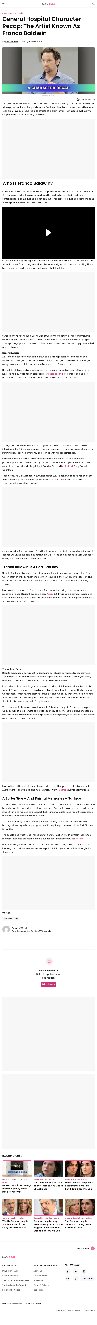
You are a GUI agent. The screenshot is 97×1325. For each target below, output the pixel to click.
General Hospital (11, 919)
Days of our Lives (10, 1271)
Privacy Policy (60, 1310)
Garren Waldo (11, 41)
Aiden (50, 593)
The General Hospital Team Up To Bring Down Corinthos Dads (78, 1224)
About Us (37, 1271)
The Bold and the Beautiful (15, 1285)
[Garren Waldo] (7, 929)
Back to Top (83, 1248)
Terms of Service (74, 1310)
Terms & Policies (41, 1285)
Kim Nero (79, 838)
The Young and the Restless (15, 1280)
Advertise (38, 1280)
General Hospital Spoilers (76, 1179)
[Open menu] (3, 3)
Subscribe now (48, 984)
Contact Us (38, 1290)
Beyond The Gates (11, 1290)
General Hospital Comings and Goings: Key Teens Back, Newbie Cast (16, 1188)
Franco (72, 191)
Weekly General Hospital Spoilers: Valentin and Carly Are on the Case (15, 1224)
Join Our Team (40, 1275)
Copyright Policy (89, 1310)
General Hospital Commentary (47, 1218)
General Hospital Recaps (44, 1179)
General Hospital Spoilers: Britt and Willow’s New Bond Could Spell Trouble (79, 1185)
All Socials (87, 1278)
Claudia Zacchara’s (56, 373)
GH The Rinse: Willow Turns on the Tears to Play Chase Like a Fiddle (48, 1185)
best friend (67, 466)
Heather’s (63, 789)
